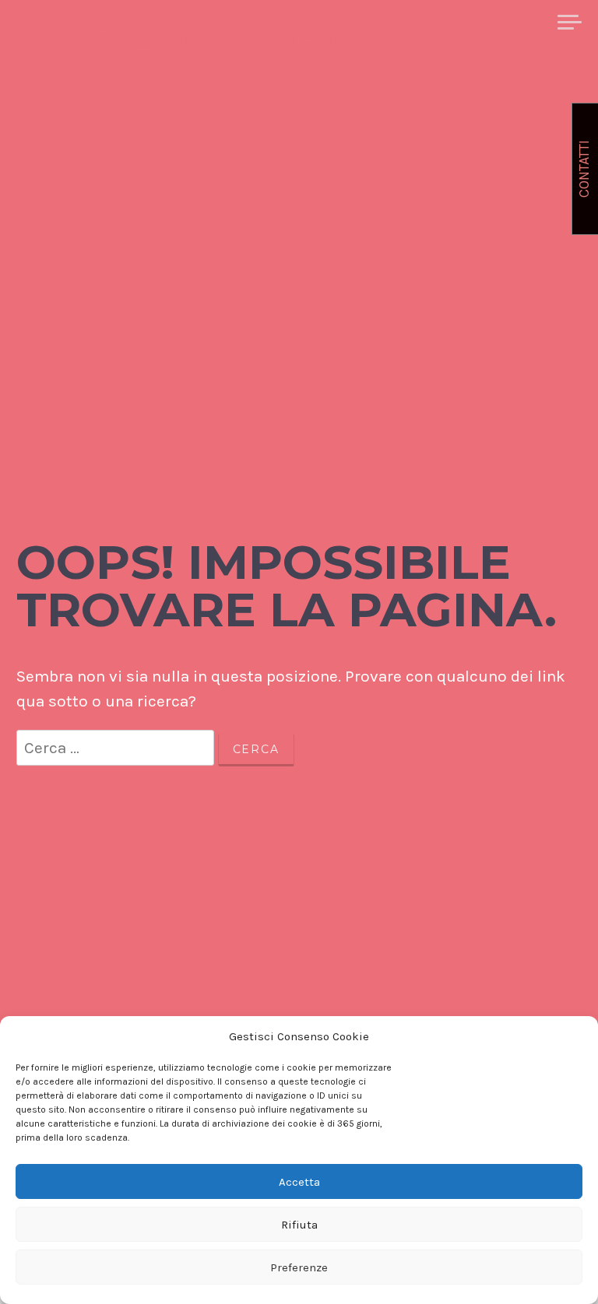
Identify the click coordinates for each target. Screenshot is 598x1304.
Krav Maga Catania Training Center (194, 41)
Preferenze (299, 1267)
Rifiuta (299, 1225)
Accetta (299, 1182)
